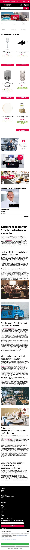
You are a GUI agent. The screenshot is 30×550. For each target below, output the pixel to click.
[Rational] (15, 30)
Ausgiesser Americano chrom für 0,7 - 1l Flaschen (22, 52)
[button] (28, 1)
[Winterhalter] (5, 30)
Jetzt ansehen (25, 216)
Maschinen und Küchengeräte (8, 328)
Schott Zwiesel (7, 49)
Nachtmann (22, 82)
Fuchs (23, 49)
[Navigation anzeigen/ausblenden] (2, 4)
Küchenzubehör (8, 439)
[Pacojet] (25, 24)
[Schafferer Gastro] (8, 5)
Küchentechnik (9, 240)
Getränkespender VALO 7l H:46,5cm (22, 117)
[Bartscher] (25, 30)
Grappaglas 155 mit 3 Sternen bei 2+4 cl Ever (7, 52)
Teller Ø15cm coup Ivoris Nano (7, 116)
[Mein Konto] (21, 5)
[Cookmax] (15, 24)
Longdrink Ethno (22, 83)
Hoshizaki (7, 82)
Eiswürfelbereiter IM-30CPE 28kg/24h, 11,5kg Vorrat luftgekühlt (7, 85)
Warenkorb (8, 64)
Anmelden (12, 525)
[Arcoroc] (5, 24)
